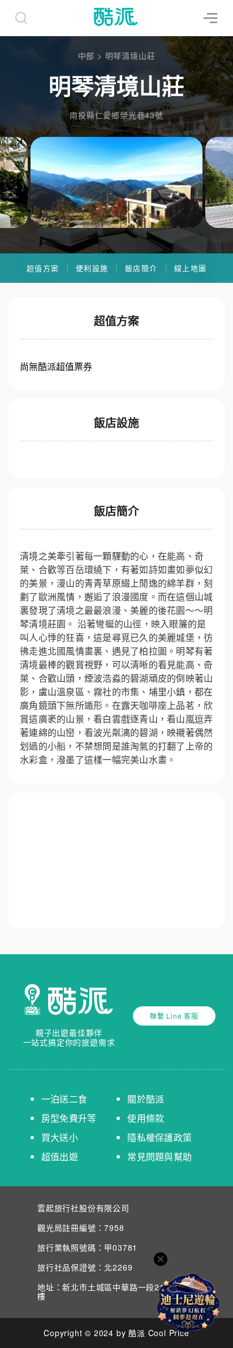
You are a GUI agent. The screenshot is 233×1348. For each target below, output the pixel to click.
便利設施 (92, 267)
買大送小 (59, 1137)
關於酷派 (145, 1098)
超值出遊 (59, 1156)
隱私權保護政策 (159, 1137)
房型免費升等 (69, 1118)
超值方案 (43, 267)
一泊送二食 (64, 1098)
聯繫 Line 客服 (174, 1015)
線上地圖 (190, 267)
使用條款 (145, 1118)
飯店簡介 (141, 267)
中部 (86, 55)
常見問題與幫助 (159, 1156)
